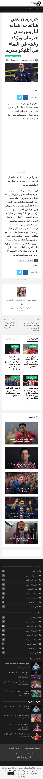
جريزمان (21, 260)
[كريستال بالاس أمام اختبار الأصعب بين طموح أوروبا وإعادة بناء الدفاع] (12, 380)
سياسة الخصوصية (32, 748)
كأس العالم (34, 607)
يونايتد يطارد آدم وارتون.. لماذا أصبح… (15, 681)
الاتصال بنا (18, 752)
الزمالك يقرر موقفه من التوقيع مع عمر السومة (11, 325)
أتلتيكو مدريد (30, 260)
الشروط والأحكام (24, 757)
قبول (11, 774)
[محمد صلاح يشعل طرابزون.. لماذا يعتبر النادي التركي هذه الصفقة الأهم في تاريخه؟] (21, 532)
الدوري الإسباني (9, 56)
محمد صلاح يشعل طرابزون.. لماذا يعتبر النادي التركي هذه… (21, 539)
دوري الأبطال (33, 602)
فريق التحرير (14, 748)
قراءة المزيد (22, 776)
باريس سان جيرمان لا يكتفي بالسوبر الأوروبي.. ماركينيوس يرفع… (21, 514)
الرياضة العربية (32, 598)
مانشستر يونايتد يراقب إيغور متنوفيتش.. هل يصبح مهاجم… (21, 465)
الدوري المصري (32, 589)
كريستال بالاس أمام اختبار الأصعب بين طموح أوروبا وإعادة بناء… (21, 490)
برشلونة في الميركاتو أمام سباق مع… (15, 734)
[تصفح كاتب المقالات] (21, 292)
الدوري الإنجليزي (32, 585)
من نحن (31, 752)
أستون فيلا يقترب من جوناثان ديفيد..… (15, 715)
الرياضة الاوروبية (32, 593)
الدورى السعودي (32, 576)
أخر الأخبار (17, 56)
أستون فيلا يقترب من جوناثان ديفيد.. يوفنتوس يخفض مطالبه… (21, 440)
